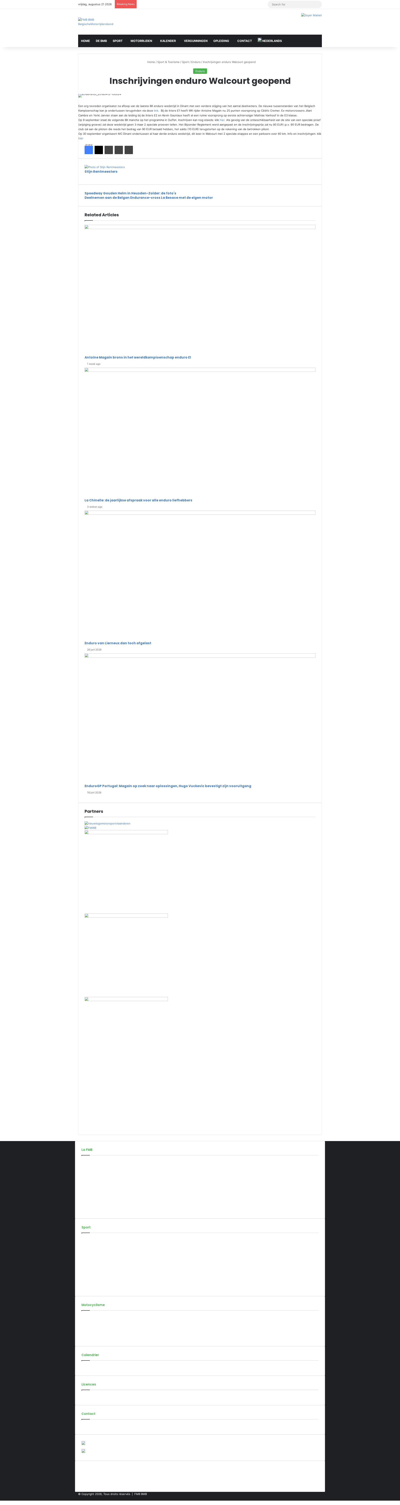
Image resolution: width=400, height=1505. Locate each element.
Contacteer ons (91, 1425)
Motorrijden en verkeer (96, 1330)
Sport (117, 41)
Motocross (88, 1239)
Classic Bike (89, 1260)
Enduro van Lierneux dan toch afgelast (118, 643)
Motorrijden (141, 41)
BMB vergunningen (93, 1396)
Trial (84, 1280)
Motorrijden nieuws (94, 1317)
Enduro (196, 62)
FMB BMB (140, 1494)
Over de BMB (90, 1161)
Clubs (85, 1182)
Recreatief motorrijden (96, 1323)
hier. (223, 120)
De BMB (101, 41)
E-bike (85, 1287)
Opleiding (221, 41)
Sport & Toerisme (168, 62)
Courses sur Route (93, 1246)
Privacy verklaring (92, 1210)
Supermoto (88, 1253)
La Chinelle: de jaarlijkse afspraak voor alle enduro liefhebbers (138, 500)
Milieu (85, 1337)
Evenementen (90, 1367)
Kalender (168, 41)
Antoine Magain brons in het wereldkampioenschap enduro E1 (138, 357)
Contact (244, 41)
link (156, 110)
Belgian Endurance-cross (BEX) (101, 1273)
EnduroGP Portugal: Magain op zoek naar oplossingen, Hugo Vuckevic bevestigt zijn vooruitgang (168, 786)
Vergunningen (196, 41)
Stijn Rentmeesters (101, 171)
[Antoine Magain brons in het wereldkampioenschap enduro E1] (200, 290)
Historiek (87, 1168)
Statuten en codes (93, 1175)
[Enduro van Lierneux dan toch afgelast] (200, 576)
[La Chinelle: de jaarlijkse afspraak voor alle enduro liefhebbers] (200, 433)
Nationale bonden (93, 1196)
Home (85, 41)
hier (80, 138)
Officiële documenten (95, 1203)
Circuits (86, 1189)
